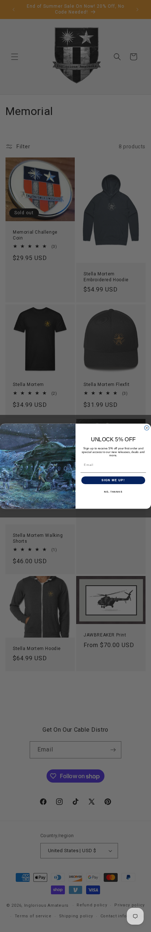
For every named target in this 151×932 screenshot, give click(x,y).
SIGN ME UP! (113, 480)
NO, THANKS (113, 491)
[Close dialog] (146, 428)
